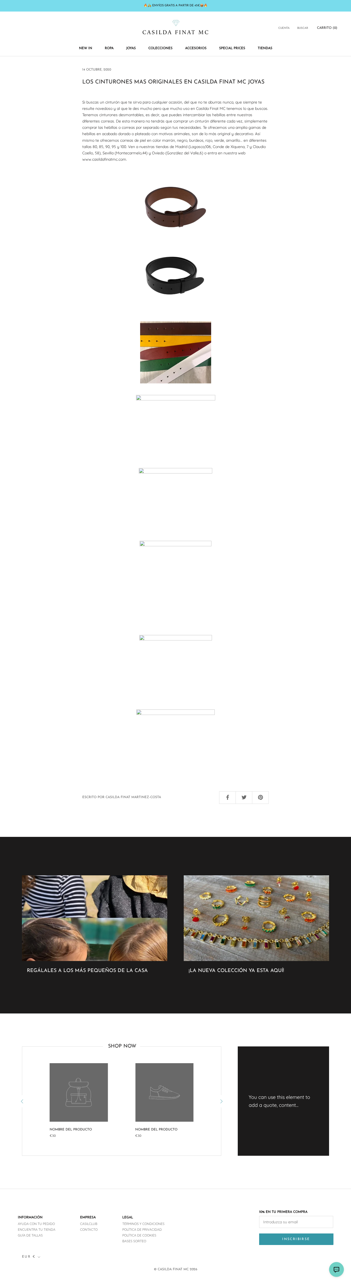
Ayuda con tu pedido (36, 1224)
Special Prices (232, 48)
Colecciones (160, 48)
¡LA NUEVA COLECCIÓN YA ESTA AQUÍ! (236, 970)
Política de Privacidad (142, 1229)
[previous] (22, 1101)
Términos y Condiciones (143, 1224)
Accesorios (195, 48)
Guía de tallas (30, 1235)
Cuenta (284, 28)
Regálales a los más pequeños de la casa (87, 970)
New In (85, 48)
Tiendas (265, 48)
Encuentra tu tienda (36, 1229)
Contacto (89, 1229)
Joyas (131, 48)
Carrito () (327, 28)
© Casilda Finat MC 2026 (175, 1269)
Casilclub (88, 1224)
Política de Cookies (139, 1235)
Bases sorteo (134, 1241)
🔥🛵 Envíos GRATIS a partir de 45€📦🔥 (176, 5)
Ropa (109, 48)
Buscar (302, 28)
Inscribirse (296, 1239)
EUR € (29, 1256)
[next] (221, 1101)
